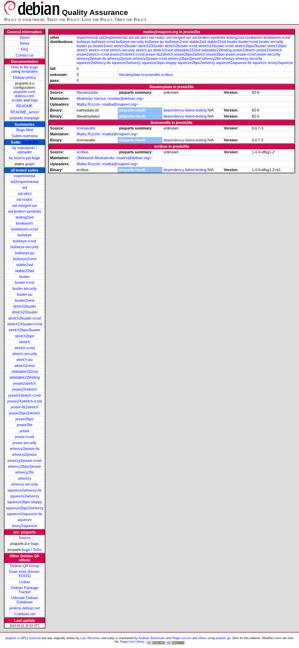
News (24, 43)
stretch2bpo (24, 336)
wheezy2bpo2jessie (24, 466)
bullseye (25, 235)
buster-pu (24, 294)
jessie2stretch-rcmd (24, 395)
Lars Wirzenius (90, 638)
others (202, 638)
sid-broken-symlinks (24, 211)
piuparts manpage (24, 118)
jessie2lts (30, 142)
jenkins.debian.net (24, 608)
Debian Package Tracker (25, 590)
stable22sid (24, 271)
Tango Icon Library (132, 641)
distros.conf (24, 96)
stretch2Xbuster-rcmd (24, 324)
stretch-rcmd (24, 348)
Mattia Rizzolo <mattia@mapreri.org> (107, 104)
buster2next (24, 300)
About (24, 38)
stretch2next (24, 366)
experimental (24, 176)
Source (25, 538)
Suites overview (24, 136)
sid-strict (25, 194)
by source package (24, 158)
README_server (24, 112)
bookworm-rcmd (24, 229)
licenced (34, 638)
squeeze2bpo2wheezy (24, 508)
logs (34, 100)
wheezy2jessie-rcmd (24, 461)
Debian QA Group (24, 566)
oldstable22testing (24, 377)
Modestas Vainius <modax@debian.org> (110, 99)
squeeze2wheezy (24, 496)
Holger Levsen (181, 638)
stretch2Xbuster (25, 312)
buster (24, 277)
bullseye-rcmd (24, 241)
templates (29, 71)
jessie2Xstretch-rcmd (24, 401)
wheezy (24, 478)
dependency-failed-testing (185, 110)
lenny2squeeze (24, 526)
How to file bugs (24, 67)
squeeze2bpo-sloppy (24, 502)
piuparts (11, 638)
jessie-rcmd (24, 437)
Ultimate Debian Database (24, 600)
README (24, 106)
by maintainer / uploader (24, 150)
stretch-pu (24, 360)
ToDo (37, 550)
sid (24, 188)
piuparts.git (223, 638)
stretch (24, 342)
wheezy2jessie (24, 455)
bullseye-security (25, 247)
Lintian (24, 582)
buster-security (24, 289)
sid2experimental (24, 182)
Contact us (24, 55)
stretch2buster (24, 306)
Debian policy (24, 77)
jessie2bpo (24, 419)
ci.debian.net (24, 614)
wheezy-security (24, 484)
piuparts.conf (24, 92)
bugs (35, 544)
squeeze (25, 520)
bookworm (24, 223)
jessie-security (24, 443)
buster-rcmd (24, 282)
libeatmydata (129, 75)
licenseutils (150, 75)
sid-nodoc (24, 200)
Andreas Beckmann (152, 638)
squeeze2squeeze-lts (24, 514)
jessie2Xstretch (24, 389)
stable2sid (24, 265)
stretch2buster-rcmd (24, 318)
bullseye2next (24, 259)
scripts (17, 100)
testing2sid (25, 217)
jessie (24, 431)
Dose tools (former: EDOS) (24, 574)
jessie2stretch (24, 383)
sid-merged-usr (24, 206)
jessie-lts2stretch (25, 407)
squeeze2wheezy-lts (24, 490)
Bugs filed (24, 130)
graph (30, 164)
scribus (167, 75)
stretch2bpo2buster (24, 330)
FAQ (24, 49)
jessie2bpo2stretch (24, 413)
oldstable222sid (24, 372)
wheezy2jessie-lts (24, 449)
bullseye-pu (24, 253)
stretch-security (24, 354)
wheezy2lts (24, 472)
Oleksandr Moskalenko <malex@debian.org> (114, 158)
